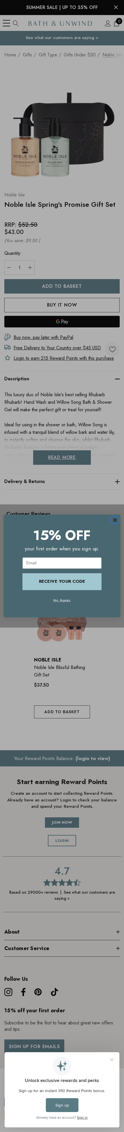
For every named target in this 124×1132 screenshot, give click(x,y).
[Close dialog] (115, 520)
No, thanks (61, 600)
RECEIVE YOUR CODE (62, 581)
